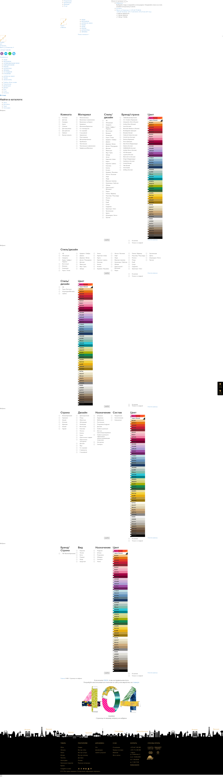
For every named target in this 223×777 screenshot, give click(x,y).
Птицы (107, 200)
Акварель (108, 125)
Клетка (108, 168)
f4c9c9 (151, 134)
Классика (108, 166)
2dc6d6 (151, 176)
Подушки (99, 550)
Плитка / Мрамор (111, 193)
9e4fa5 (151, 153)
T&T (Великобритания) (68, 553)
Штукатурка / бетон (111, 215)
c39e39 (151, 200)
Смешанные (118, 420)
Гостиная (64, 117)
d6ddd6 (151, 169)
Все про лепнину (83, 755)
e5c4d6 (151, 146)
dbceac (151, 209)
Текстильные (83, 144)
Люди (107, 179)
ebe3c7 (151, 207)
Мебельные (100, 420)
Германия (65, 418)
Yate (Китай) (126, 165)
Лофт (107, 176)
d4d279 (151, 183)
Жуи (81, 445)
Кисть (81, 555)
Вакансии (115, 752)
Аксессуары (6, 108)
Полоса (108, 198)
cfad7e (151, 212)
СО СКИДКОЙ (7, 72)
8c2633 (151, 132)
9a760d (151, 202)
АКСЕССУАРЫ (7, 80)
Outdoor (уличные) (102, 429)
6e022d (151, 143)
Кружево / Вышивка (112, 172)
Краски (83, 28)
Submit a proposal (100, 752)
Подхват (82, 557)
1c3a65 (151, 167)
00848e (151, 179)
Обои (5, 102)
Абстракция (109, 122)
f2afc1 (151, 136)
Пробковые (83, 141)
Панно (62, 752)
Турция (64, 429)
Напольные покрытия (67, 763)
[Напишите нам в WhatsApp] (10, 53)
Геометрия (109, 135)
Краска (63, 765)
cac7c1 (151, 223)
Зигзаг (107, 157)
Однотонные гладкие (86, 437)
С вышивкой (83, 133)
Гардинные (100, 418)
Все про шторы (82, 752)
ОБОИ (83, 19)
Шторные (100, 415)
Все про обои (82, 750)
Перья (107, 191)
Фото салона (116, 755)
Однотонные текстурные (83, 440)
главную (136, 682)
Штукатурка (85, 30)
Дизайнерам (67, 2)
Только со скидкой (137, 243)
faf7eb (151, 204)
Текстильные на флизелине (87, 146)
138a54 (151, 188)
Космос (108, 170)
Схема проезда (134, 765)
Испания (64, 422)
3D (106, 120)
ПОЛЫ (83, 26)
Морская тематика (111, 181)
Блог (4, 89)
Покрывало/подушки (103, 424)
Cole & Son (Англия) (129, 137)
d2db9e (151, 181)
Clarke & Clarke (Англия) (130, 135)
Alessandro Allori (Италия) (130, 122)
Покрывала (100, 555)
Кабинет (64, 133)
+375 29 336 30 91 (144, 12)
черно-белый (153, 120)
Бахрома (82, 550)
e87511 (151, 125)
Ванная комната (66, 135)
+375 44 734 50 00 (121, 12)
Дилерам (66, 4)
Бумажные (83, 124)
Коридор (65, 122)
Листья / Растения (111, 174)
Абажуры (100, 557)
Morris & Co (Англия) (129, 157)
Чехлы (99, 561)
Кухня (64, 124)
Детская (64, 120)
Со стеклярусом (84, 128)
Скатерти (99, 444)
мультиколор (153, 118)
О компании (116, 747)
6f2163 (151, 155)
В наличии (135, 240)
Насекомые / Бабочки (112, 183)
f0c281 (151, 122)
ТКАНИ (83, 25)
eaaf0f (151, 197)
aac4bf (151, 172)
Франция (65, 424)
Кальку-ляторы (220, 386)
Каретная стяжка (111, 159)
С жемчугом (83, 450)
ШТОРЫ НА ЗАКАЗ (87, 23)
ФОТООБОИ (85, 21)
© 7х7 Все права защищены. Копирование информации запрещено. (80, 771)
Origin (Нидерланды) (129, 159)
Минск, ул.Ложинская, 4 (123, 10)
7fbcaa (151, 174)
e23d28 (151, 127)
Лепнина (84, 32)
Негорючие (100, 442)
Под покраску (84, 137)
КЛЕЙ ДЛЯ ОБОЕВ (8, 65)
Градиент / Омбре (111, 139)
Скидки (80, 747)
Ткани (5, 106)
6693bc (151, 162)
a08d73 (151, 228)
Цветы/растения (84, 415)
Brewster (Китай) (127, 133)
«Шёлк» (64, 293)
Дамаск (108, 142)
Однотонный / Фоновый (110, 188)
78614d (151, 230)
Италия (64, 426)
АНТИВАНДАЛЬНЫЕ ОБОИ (11, 63)
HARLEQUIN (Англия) (129, 148)
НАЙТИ (107, 240)
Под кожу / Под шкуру (112, 196)
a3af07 (151, 186)
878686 (151, 216)
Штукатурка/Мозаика (68, 291)
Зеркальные (83, 135)
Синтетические (119, 418)
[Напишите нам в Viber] (2, 53)
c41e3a (151, 129)
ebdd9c (151, 193)
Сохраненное (4, 57)
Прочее (108, 217)
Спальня (64, 126)
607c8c (151, 165)
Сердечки (109, 206)
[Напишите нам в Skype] (14, 53)
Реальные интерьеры (84, 763)
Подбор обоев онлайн (10, 82)
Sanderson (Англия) (128, 161)
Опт (96, 747)
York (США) (126, 167)
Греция (64, 420)
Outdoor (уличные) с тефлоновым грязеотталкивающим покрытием (103, 437)
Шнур (81, 559)
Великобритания (67, 415)
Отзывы (80, 760)
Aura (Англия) (127, 126)
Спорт (107, 204)
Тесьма (82, 553)
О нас (65, 6)
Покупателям (68, 1)
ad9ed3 (151, 150)
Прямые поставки (118, 750)
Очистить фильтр (152, 240)
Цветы (107, 213)
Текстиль (63, 758)
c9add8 (151, 148)
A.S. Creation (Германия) (130, 120)
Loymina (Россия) (128, 154)
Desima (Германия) (128, 139)
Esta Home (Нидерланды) (130, 144)
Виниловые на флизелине (87, 120)
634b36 (151, 233)
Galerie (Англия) (128, 146)
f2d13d (151, 195)
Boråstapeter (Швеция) (129, 130)
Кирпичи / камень (111, 163)
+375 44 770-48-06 (135, 10)
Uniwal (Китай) (127, 163)
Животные (109, 150)
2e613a (151, 190)
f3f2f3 (151, 219)
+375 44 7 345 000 (5, 50)
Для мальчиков (66, 128)
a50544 (151, 141)
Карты (107, 161)
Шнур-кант (83, 561)
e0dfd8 (151, 221)
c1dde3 (151, 158)
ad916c (151, 214)
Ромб (107, 202)
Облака (108, 185)
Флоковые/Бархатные (86, 126)
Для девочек (66, 130)
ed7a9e (151, 139)
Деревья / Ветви (111, 144)
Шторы (99, 553)
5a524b (151, 235)
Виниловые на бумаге (86, 122)
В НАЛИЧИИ (7, 73)
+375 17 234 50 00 (132, 12)
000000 (151, 237)
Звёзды (108, 155)
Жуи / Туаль (109, 152)
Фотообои (6, 104)
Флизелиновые (84, 117)
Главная (63, 678)
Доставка (80, 758)
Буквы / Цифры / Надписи (110, 128)
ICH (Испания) (127, 152)
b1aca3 (151, 226)
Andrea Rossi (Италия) (129, 124)
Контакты (6, 93)
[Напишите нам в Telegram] (6, 53)
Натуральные (118, 415)
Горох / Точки (110, 137)
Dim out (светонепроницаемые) (103, 431)
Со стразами (83, 130)
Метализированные (85, 139)
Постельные (100, 422)
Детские (108, 148)
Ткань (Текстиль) (67, 289)
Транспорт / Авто (111, 209)
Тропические (109, 211)
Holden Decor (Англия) (130, 150)
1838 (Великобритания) (130, 117)
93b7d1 (151, 160)
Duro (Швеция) (127, 141)
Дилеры (5, 87)
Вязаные (108, 133)
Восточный (109, 131)
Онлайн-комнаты (220, 393)
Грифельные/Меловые (86, 148)
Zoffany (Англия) (128, 170)
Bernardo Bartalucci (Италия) (131, 128)
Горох (81, 435)
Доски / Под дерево (112, 146)
